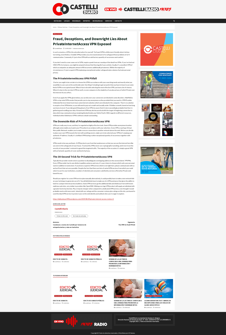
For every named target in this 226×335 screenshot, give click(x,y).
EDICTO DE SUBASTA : (60, 259)
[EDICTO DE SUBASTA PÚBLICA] (94, 248)
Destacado (57, 21)
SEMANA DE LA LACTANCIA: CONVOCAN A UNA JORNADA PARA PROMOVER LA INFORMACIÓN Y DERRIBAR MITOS (128, 303)
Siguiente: (126, 223)
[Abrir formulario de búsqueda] (174, 21)
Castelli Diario (58, 48)
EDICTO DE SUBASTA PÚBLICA (91, 259)
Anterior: (69, 224)
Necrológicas (98, 21)
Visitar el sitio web (62, 216)
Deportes (86, 21)
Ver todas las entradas (79, 216)
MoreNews (122, 333)
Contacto (118, 21)
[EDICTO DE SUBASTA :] (66, 248)
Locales (67, 21)
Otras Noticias (58, 254)
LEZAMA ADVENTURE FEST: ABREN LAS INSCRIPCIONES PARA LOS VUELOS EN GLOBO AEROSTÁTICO (157, 303)
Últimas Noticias (57, 34)
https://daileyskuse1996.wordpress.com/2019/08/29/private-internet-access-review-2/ (83, 199)
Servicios (108, 21)
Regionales (76, 21)
